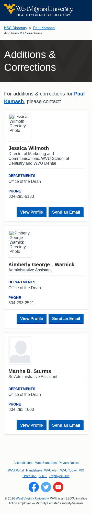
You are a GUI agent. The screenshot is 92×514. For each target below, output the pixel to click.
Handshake (34, 470)
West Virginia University (32, 498)
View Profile (31, 212)
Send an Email (66, 212)
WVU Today (68, 470)
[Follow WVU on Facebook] (34, 487)
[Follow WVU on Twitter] (46, 487)
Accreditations (23, 463)
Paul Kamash (44, 28)
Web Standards (46, 463)
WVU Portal (16, 470)
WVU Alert (51, 470)
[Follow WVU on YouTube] (58, 487)
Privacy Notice (69, 463)
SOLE (43, 476)
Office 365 (29, 476)
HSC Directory (15, 28)
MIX (81, 470)
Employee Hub (59, 476)
